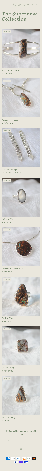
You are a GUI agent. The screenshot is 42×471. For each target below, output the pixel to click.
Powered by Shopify (29, 466)
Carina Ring (8, 318)
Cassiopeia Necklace (12, 269)
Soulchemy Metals (17, 466)
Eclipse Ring (8, 219)
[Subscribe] (35, 440)
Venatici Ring (8, 417)
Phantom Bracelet (11, 70)
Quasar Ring (8, 368)
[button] (4, 4)
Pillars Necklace (10, 120)
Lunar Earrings (9, 170)
